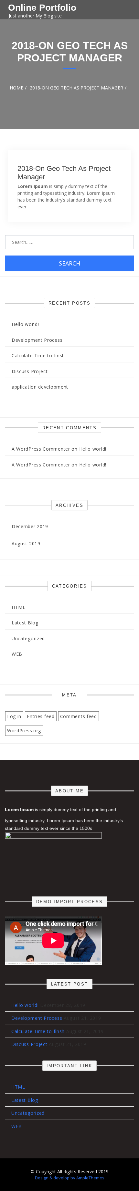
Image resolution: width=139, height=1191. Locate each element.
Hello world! (25, 324)
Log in (14, 716)
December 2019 (30, 526)
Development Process (37, 340)
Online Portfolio (42, 8)
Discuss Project (30, 371)
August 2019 (26, 543)
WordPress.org (24, 730)
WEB (17, 654)
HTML (19, 607)
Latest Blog (25, 623)
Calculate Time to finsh (38, 355)
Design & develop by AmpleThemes (69, 1178)
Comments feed (78, 716)
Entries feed (40, 716)
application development (40, 387)
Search (69, 263)
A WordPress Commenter (41, 449)
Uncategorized (28, 638)
